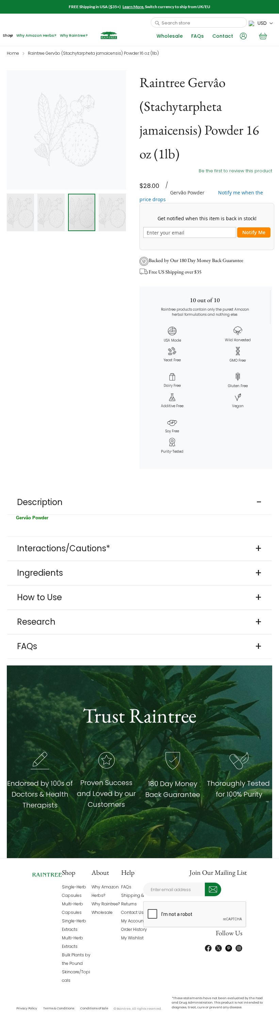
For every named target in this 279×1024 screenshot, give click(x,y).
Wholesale (170, 36)
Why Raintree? (106, 904)
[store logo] (109, 35)
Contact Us (132, 912)
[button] (261, 23)
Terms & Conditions (58, 1008)
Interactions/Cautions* (63, 548)
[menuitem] (8, 35)
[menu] (45, 35)
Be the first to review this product (235, 171)
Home (13, 53)
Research (36, 621)
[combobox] (199, 22)
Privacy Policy (26, 1008)
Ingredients (40, 572)
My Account (133, 921)
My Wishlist (132, 938)
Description (40, 502)
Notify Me (253, 232)
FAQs (197, 36)
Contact (222, 36)
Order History (134, 929)
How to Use (39, 597)
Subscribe (213, 889)
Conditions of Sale (94, 1008)
